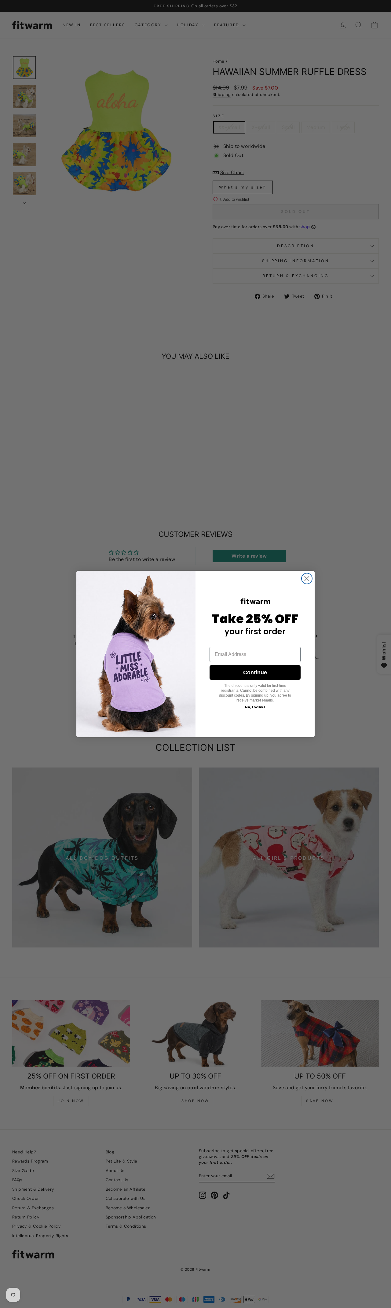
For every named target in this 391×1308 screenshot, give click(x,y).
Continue (255, 672)
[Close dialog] (306, 578)
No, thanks (255, 707)
